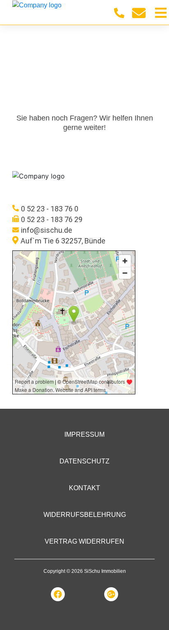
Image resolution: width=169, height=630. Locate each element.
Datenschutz (84, 461)
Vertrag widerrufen (84, 541)
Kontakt (84, 487)
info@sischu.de (46, 230)
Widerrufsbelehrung (84, 514)
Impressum (84, 434)
